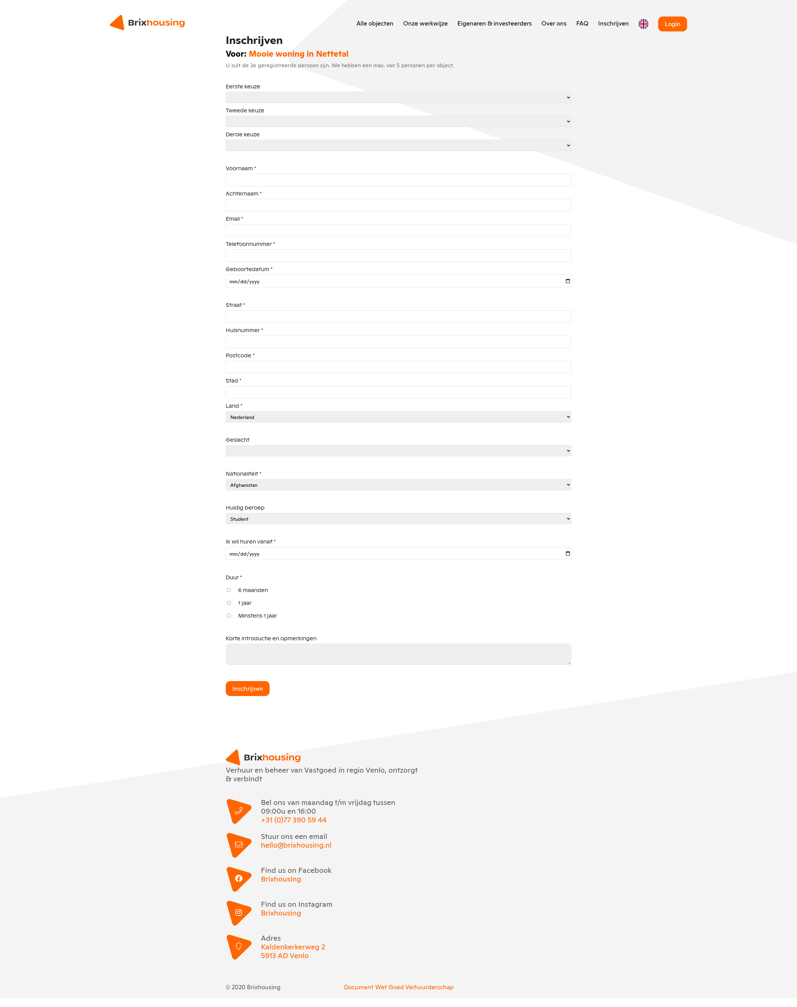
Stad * (234, 381)
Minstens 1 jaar (257, 616)
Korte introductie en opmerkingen (271, 638)
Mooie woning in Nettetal (298, 53)
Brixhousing (281, 878)
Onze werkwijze (425, 22)
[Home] (147, 22)
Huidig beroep (245, 508)
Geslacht (237, 440)
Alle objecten (375, 22)
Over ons (554, 22)
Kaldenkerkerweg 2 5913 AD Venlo (293, 950)
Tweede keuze (245, 110)
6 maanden (253, 590)
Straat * (235, 305)
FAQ (582, 22)
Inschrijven (613, 22)
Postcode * (240, 355)
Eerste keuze (243, 86)
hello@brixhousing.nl (296, 844)
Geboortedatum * (249, 269)
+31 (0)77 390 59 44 (294, 819)
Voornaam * (241, 168)
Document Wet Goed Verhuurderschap (399, 986)
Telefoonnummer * (250, 244)
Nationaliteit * (244, 474)
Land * (234, 406)
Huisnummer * (244, 330)
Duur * (234, 577)
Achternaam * (244, 193)
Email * (234, 219)
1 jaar (245, 603)
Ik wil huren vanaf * (251, 541)
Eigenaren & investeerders (494, 22)
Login (673, 23)
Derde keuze (243, 134)
